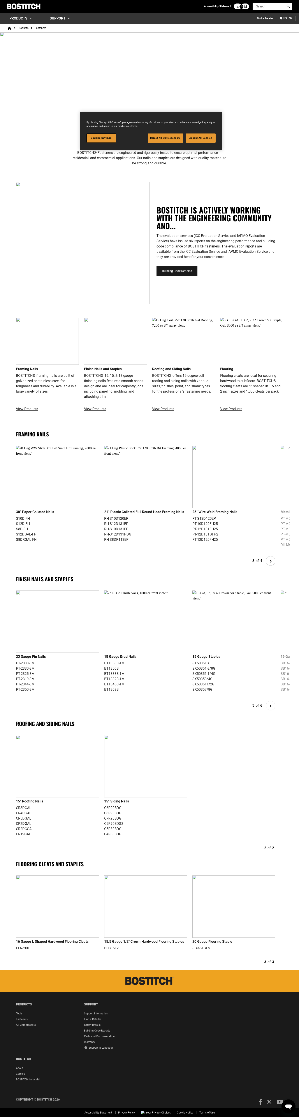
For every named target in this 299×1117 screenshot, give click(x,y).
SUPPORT (57, 18)
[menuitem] (20, 18)
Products (18, 18)
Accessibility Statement (217, 6)
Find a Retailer (265, 18)
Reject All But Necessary (165, 137)
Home (9, 28)
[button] (260, 1102)
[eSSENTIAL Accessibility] (241, 6)
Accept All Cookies (200, 137)
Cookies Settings (101, 137)
